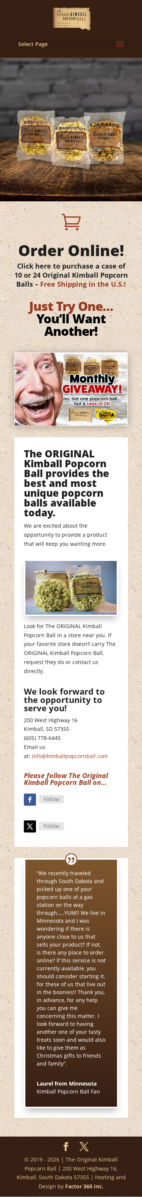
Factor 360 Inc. (84, 1186)
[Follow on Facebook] (30, 800)
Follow (51, 799)
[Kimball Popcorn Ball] (71, 612)
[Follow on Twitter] (30, 826)
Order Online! (71, 250)
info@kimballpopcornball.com (70, 756)
